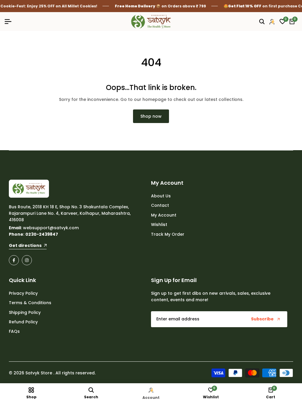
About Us (161, 196)
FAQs (14, 331)
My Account (163, 215)
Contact (160, 205)
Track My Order (167, 234)
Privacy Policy (23, 293)
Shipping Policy (25, 312)
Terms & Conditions (30, 303)
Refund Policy (23, 322)
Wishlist (159, 224)
